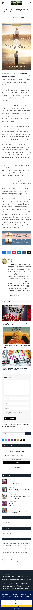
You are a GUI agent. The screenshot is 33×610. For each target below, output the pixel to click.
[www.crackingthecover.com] (16, 3)
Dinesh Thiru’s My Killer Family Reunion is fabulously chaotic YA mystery (15, 368)
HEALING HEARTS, (7, 73)
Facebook (10, 290)
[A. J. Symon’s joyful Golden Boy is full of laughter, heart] (16, 335)
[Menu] (3, 3)
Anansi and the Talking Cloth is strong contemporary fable (18, 511)
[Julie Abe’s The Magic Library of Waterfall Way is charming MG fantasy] (4, 489)
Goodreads (11, 294)
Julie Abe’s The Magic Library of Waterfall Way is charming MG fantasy (19, 490)
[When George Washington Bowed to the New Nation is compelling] (4, 496)
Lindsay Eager (28, 556)
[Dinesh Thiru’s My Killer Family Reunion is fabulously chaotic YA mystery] (16, 358)
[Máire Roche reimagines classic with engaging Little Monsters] (4, 503)
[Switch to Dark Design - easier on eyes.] (28, 3)
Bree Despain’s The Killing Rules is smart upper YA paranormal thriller (19, 482)
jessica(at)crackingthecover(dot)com (16, 287)
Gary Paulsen (28, 548)
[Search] (30, 3)
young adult (28, 17)
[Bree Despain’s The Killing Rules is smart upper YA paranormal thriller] (16, 313)
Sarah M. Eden (18, 73)
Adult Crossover (16, 17)
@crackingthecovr (24, 290)
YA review (23, 17)
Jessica (4, 16)
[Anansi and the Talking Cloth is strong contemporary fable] (4, 510)
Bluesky (20, 288)
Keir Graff (29, 565)
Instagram (25, 288)
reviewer (11, 295)
